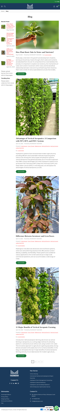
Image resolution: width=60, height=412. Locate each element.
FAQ (2, 403)
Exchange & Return (6, 394)
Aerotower (24, 146)
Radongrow (38, 146)
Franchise (32, 378)
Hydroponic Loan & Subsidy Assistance (40, 384)
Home (2, 11)
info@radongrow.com (37, 401)
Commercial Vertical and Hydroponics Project (41, 376)
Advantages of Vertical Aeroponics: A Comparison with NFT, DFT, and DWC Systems (10, 38)
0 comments (47, 55)
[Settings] (54, 6)
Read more (21, 73)
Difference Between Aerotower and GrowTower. (35, 236)
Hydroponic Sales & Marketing (37, 382)
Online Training (34, 373)
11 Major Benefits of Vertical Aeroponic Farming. (36, 327)
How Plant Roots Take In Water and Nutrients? (35, 52)
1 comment (21, 150)
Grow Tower (31, 146)
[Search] (4, 6)
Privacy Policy (4, 396)
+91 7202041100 (36, 398)
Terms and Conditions (6, 401)
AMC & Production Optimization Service (40, 386)
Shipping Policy (5, 398)
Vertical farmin (46, 146)
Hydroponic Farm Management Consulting (41, 380)
